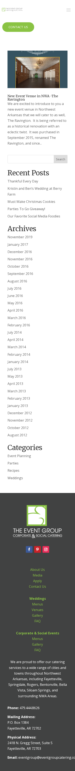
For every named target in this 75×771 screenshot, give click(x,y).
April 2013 (15, 383)
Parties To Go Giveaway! (26, 209)
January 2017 (18, 244)
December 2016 (20, 252)
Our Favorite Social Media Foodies (34, 216)
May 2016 (15, 303)
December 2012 (20, 413)
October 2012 (18, 427)
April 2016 (15, 310)
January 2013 (18, 405)
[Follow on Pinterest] (37, 549)
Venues (37, 610)
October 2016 (18, 266)
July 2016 (14, 288)
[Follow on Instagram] (45, 549)
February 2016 (19, 325)
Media (37, 575)
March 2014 (17, 347)
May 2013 (15, 376)
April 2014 (15, 339)
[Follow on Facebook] (29, 549)
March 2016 (17, 318)
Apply (37, 581)
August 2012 (17, 435)
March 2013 (17, 391)
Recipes (13, 470)
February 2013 (19, 398)
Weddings (15, 478)
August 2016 (17, 281)
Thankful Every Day (23, 181)
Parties (13, 463)
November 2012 (20, 420)
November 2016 (20, 259)
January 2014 (18, 361)
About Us (37, 569)
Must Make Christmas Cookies (31, 201)
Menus (37, 604)
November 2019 (20, 237)
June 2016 (15, 295)
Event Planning (19, 456)
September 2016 (20, 273)
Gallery (37, 615)
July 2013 (14, 369)
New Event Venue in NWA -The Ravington (33, 97)
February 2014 (19, 354)
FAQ (37, 621)
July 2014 (14, 332)
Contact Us (18, 27)
